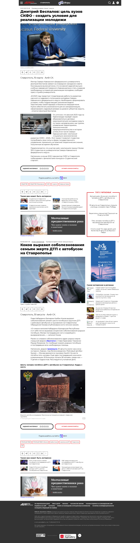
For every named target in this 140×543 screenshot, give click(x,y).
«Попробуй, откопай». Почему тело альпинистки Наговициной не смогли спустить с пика (107, 296)
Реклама (65, 503)
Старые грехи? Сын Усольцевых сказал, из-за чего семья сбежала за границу (107, 289)
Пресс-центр (56, 503)
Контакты (52, 506)
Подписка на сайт (40, 506)
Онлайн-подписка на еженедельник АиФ (99, 503)
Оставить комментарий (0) (70, 168)
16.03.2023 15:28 (25, 8)
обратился (51, 341)
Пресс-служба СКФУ (27, 67)
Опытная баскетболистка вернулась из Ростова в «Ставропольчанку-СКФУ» (70, 200)
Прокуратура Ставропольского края (33, 418)
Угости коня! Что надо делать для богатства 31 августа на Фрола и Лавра (103, 230)
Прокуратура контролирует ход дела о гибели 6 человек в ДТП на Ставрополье (72, 468)
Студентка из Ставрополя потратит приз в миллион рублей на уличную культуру (40, 200)
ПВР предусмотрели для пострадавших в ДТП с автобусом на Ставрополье (72, 462)
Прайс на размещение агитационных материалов (73, 506)
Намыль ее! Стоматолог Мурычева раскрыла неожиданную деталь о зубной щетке (107, 302)
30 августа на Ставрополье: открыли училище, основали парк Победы (103, 206)
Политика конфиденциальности (103, 506)
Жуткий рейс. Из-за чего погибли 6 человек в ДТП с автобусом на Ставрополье (103, 198)
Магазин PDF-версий (77, 503)
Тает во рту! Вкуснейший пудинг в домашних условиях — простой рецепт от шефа (106, 316)
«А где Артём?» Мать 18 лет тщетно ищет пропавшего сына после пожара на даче (107, 323)
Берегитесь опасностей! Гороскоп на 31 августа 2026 (103, 214)
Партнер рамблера (52, 535)
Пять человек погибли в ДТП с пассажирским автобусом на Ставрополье (103, 222)
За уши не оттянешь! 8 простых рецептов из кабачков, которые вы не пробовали (108, 309)
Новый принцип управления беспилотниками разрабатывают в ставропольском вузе (72, 207)
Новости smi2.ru (27, 236)
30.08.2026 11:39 (25, 242)
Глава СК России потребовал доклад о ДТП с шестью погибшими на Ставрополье (38, 468)
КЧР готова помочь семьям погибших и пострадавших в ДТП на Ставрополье (40, 462)
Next (81, 388)
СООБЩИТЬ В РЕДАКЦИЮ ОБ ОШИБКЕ (46, 508)
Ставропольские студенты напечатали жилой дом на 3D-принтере (39, 207)
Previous (24, 388)
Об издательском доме (42, 503)
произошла (52, 349)
